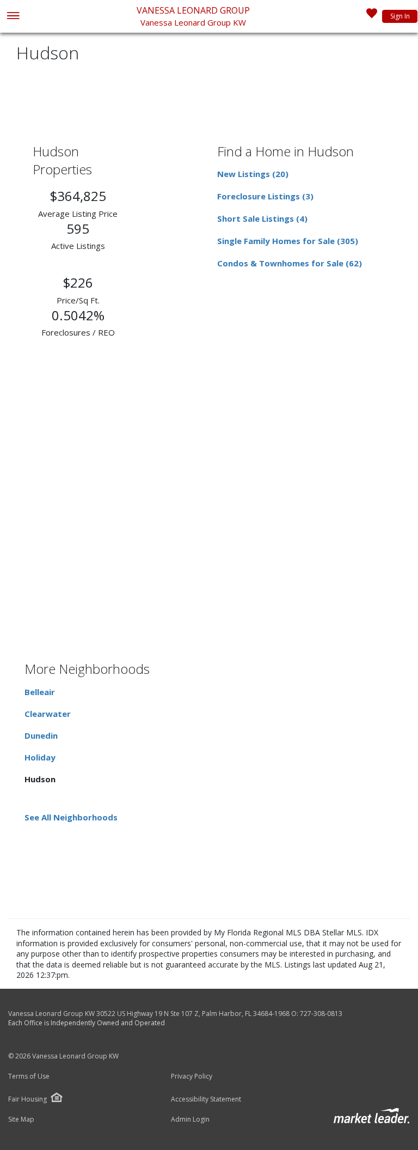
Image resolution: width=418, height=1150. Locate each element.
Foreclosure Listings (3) (265, 196)
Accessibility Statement (206, 1099)
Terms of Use (29, 1076)
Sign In (400, 16)
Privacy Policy (191, 1076)
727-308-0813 (321, 1013)
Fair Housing (27, 1099)
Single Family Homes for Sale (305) (287, 240)
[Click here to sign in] (371, 16)
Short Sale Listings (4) (262, 218)
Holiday (40, 757)
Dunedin (41, 735)
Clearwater (47, 713)
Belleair (39, 691)
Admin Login (190, 1119)
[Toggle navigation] (13, 16)
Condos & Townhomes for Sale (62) (289, 263)
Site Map (21, 1119)
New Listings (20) (252, 173)
